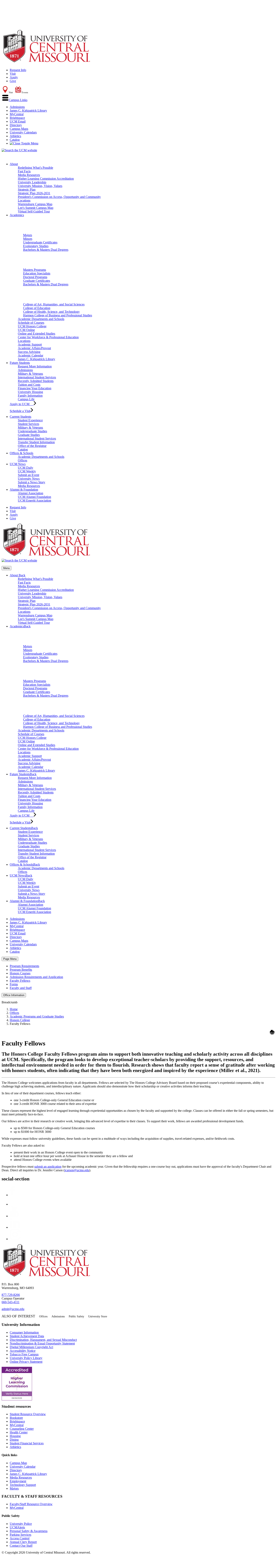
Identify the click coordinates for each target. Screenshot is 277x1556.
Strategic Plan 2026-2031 (34, 193)
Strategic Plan (26, 189)
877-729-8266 (11, 1294)
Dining (14, 1439)
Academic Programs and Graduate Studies (37, 1016)
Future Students (20, 362)
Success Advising (29, 351)
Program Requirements (24, 966)
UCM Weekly (27, 471)
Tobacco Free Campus (24, 1354)
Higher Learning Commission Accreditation (46, 178)
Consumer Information (24, 1332)
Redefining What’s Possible (35, 167)
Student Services (28, 424)
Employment (18, 1481)
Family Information (30, 395)
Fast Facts (24, 171)
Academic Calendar (30, 355)
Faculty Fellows (20, 980)
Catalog (15, 139)
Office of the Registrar (32, 445)
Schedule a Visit (20, 411)
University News (29, 478)
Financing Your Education (34, 388)
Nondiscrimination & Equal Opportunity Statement (42, 1343)
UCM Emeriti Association (34, 500)
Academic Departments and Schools (41, 319)
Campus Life (26, 399)
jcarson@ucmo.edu (76, 1170)
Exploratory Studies (35, 246)
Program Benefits (21, 969)
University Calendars (23, 132)
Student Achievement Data (27, 1336)
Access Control (19, 1538)
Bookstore (16, 1417)
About (14, 164)
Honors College (20, 1020)
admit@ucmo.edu (13, 1309)
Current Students (20, 416)
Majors (27, 235)
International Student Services (37, 377)
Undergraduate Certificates (40, 242)
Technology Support (23, 1485)
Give (13, 81)
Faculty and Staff (21, 988)
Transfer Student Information (36, 442)
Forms (14, 984)
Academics (17, 215)
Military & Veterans (30, 373)
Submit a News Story (31, 482)
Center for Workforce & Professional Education (48, 337)
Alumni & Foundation (24, 489)
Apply (14, 77)
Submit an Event (28, 475)
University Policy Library (26, 1358)
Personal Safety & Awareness (28, 1531)
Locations (24, 200)
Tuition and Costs (29, 384)
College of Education (36, 308)
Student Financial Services (27, 1443)
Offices (22, 460)
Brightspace (17, 118)
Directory (16, 125)
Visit (13, 73)
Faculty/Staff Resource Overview (31, 1504)
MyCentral (17, 114)
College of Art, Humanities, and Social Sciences (54, 304)
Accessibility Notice (22, 1350)
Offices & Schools (21, 453)
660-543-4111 (10, 1302)
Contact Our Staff (21, 1545)
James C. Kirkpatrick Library (28, 110)
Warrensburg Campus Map (35, 204)
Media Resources (29, 175)
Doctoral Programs (35, 277)
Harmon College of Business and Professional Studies (57, 315)
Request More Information (35, 366)
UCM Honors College (32, 326)
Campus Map (18, 1463)
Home (14, 1009)
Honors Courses (20, 973)
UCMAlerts (17, 1527)
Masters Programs (34, 269)
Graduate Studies (29, 435)
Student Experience (30, 420)
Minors (27, 238)
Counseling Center (22, 1428)
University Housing (30, 392)
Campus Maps (19, 128)
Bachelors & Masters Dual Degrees (45, 249)
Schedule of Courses (31, 322)
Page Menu (10, 958)
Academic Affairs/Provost (34, 348)
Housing (15, 1436)
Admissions (17, 107)
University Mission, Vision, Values (40, 186)
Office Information (13, 995)
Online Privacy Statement (26, 1361)
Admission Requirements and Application (36, 977)
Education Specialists (36, 273)
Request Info (18, 70)
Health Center (19, 1432)
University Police (21, 1523)
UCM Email (18, 121)
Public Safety (76, 1316)
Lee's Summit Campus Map (35, 207)
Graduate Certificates (36, 280)
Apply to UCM (21, 404)
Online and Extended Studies (36, 333)
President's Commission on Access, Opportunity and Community (59, 197)
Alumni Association (30, 493)
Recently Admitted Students (36, 381)
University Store (97, 1316)
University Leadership (32, 182)
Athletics (15, 136)
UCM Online (26, 330)
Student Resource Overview (28, 1414)
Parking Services (20, 1534)
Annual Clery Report (23, 1542)
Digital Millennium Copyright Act (31, 1347)
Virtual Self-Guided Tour (34, 211)
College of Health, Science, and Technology (51, 311)
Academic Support (30, 344)
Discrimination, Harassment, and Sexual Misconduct (43, 1339)
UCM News (18, 464)
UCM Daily (25, 467)
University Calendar (22, 1466)
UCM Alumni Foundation (34, 497)
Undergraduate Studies (32, 431)
